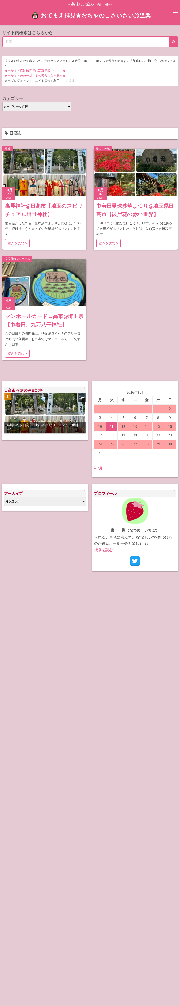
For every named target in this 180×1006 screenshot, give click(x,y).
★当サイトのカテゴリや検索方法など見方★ (35, 75)
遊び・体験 (103, 148)
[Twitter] (135, 561)
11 (111, 427)
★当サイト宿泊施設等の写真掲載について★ (35, 70)
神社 (7, 148)
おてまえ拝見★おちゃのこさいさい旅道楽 (96, 15)
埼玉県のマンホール (17, 258)
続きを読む (16, 243)
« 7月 (98, 468)
